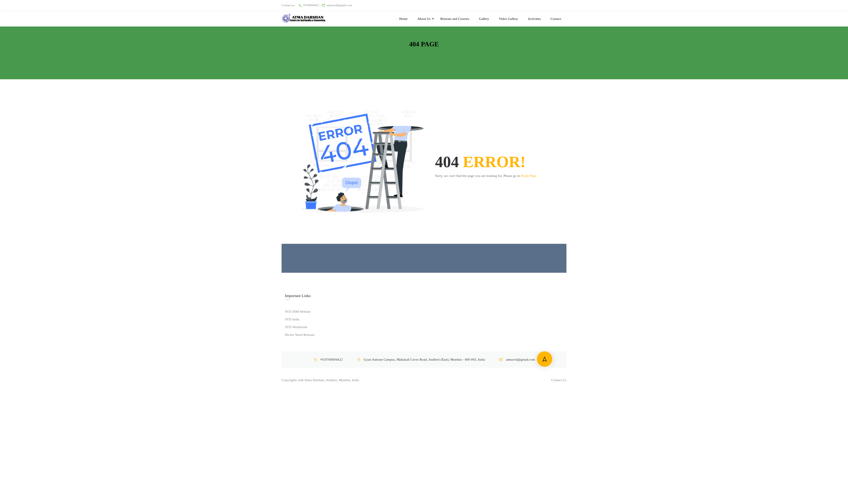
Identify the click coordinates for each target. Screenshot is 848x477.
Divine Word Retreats (299, 335)
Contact (556, 19)
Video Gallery (508, 19)
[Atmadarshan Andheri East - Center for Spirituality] (304, 18)
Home (403, 19)
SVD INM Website (297, 311)
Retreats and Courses (454, 19)
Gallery (484, 19)
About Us (424, 19)
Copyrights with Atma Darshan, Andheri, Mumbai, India (320, 380)
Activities (534, 19)
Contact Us (558, 380)
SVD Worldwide (296, 327)
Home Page (529, 176)
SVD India (292, 319)
